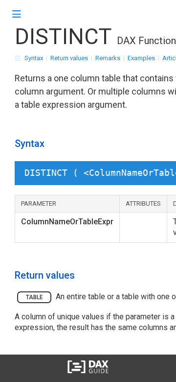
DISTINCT (63, 36)
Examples (141, 58)
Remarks (107, 58)
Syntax (33, 58)
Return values (69, 58)
